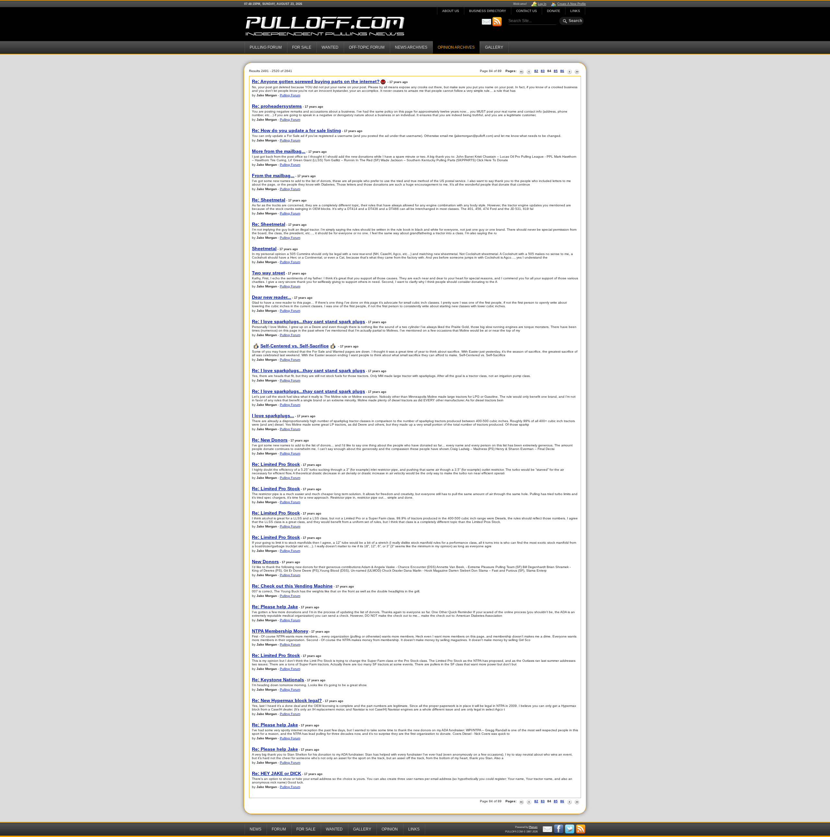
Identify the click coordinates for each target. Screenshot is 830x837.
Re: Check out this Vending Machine (292, 585)
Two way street (268, 272)
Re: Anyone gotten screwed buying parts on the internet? (316, 81)
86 (562, 71)
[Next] (569, 71)
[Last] (577, 71)
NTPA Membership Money (280, 631)
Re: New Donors (270, 440)
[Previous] (529, 71)
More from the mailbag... (278, 151)
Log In (542, 4)
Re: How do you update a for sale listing (296, 130)
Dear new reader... (271, 297)
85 (556, 71)
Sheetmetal (264, 248)
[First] (521, 71)
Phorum (533, 827)
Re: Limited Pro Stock (276, 464)
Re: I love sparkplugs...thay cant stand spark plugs (308, 321)
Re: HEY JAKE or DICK (276, 773)
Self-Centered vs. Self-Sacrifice (294, 345)
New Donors (265, 561)
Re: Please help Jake (275, 606)
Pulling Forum (290, 95)
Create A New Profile (571, 4)
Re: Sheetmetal (268, 199)
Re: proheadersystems (277, 106)
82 (536, 71)
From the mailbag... (273, 175)
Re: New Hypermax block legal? (287, 700)
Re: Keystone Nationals (278, 679)
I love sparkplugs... (273, 415)
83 (543, 71)
